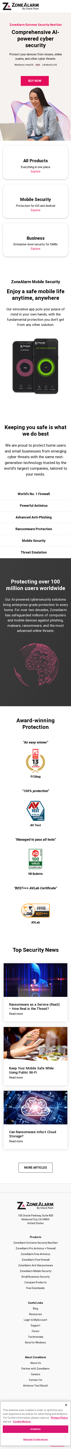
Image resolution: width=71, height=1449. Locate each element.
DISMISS (35, 1429)
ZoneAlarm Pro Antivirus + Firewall (36, 1248)
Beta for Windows (35, 1342)
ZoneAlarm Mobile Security (35, 1271)
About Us (35, 1362)
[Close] (66, 1405)
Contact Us (35, 1379)
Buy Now (34, 81)
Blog (35, 1308)
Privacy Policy (59, 1417)
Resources (35, 1314)
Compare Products (35, 1282)
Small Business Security (35, 1276)
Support (35, 1325)
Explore (35, 171)
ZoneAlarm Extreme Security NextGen (35, 1242)
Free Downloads (35, 1288)
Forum (35, 1331)
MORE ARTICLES (35, 1167)
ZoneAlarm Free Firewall (36, 1259)
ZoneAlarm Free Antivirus (35, 1254)
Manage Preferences (35, 1439)
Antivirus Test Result (35, 1385)
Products (35, 1237)
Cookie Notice (21, 1421)
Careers (35, 1374)
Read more (16, 1014)
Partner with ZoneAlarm (35, 1368)
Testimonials (35, 1336)
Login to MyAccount (35, 1319)
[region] (35, 1423)
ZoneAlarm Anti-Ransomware (35, 1265)
